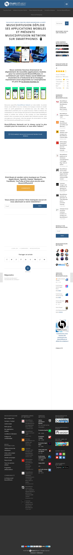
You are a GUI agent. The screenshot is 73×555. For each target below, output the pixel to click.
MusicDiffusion (36, 248)
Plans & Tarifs (8, 460)
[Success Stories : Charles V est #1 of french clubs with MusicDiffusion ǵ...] (1, 277)
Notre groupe (8, 426)
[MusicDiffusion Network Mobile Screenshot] (7, 93)
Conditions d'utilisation (10, 434)
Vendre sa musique (9, 457)
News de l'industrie (20, 22)
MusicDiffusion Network (23, 105)
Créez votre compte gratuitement (9, 454)
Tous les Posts (10, 22)
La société (42, 22)
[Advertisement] (25, 155)
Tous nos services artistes (9, 464)
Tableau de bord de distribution (9, 449)
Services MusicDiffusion (32, 22)
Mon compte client (9, 418)
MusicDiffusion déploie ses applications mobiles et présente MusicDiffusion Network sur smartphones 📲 (25, 32)
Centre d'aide (8, 424)
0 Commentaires (24, 248)
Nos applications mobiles (8, 430)
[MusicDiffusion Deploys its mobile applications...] (25, 54)
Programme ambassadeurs (8, 468)
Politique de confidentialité (8, 437)
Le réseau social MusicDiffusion (8, 479)
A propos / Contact (9, 421)
